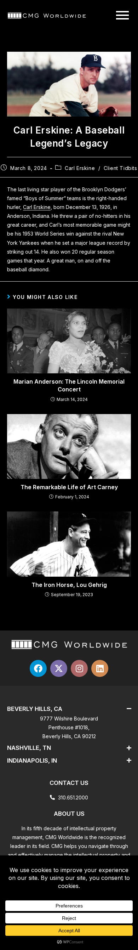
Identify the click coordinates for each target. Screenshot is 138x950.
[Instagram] (79, 668)
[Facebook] (38, 668)
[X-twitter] (58, 668)
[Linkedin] (99, 668)
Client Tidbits (120, 168)
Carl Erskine (80, 168)
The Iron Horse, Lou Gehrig (69, 584)
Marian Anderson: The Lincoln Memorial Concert (69, 385)
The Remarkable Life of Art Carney (69, 487)
